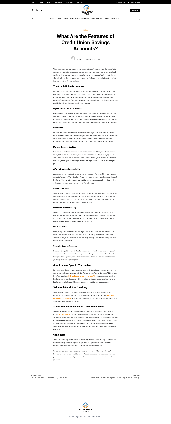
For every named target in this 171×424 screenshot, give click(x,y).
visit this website (64, 314)
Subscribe (135, 10)
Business (84, 18)
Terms (106, 18)
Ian (80, 60)
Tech (92, 18)
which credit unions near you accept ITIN (81, 276)
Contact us (80, 2)
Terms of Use (69, 2)
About (41, 2)
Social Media (74, 18)
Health (98, 18)
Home (34, 2)
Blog (48, 2)
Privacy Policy (58, 2)
